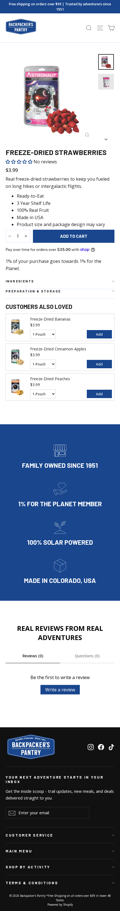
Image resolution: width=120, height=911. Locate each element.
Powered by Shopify (60, 905)
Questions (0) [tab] (87, 655)
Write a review (60, 690)
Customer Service (29, 835)
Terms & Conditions (32, 883)
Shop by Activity (28, 867)
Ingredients (20, 281)
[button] (19, 162)
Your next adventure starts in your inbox (54, 779)
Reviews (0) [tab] (32, 655)
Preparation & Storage (33, 291)
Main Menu (19, 851)
